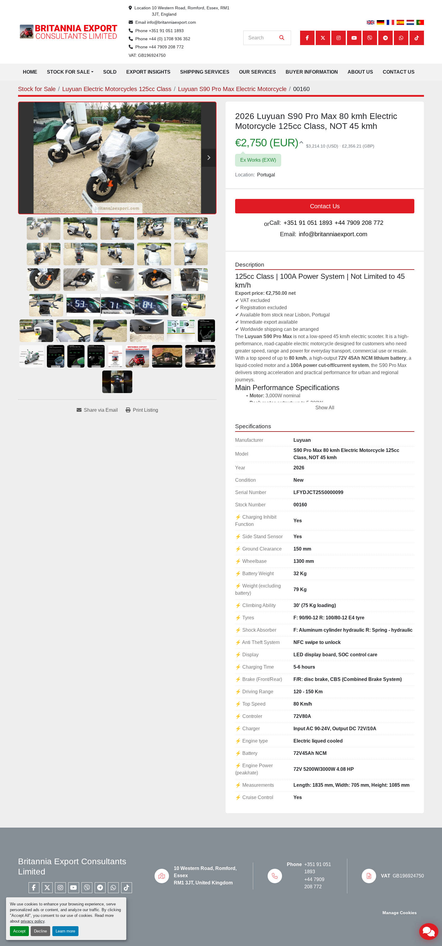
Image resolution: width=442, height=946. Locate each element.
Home (30, 72)
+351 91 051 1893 (166, 30)
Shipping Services (204, 72)
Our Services (257, 72)
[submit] (282, 38)
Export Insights (148, 72)
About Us (360, 72)
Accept (19, 931)
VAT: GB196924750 (147, 55)
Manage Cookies (399, 913)
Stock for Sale (68, 72)
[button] (70, 72)
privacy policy (33, 921)
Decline (40, 931)
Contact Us (399, 72)
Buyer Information (312, 72)
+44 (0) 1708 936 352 (169, 38)
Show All (324, 407)
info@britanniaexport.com (171, 22)
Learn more (65, 931)
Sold (110, 72)
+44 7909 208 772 (166, 46)
